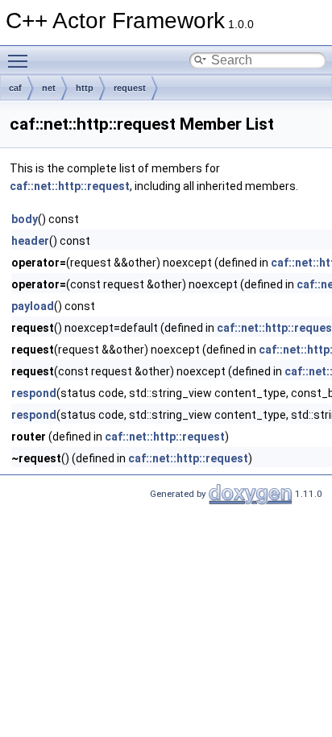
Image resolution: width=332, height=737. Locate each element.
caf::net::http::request (70, 186)
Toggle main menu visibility (20, 60)
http (84, 88)
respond (33, 393)
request (130, 88)
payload (32, 306)
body (24, 219)
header (30, 240)
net (49, 88)
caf (15, 88)
